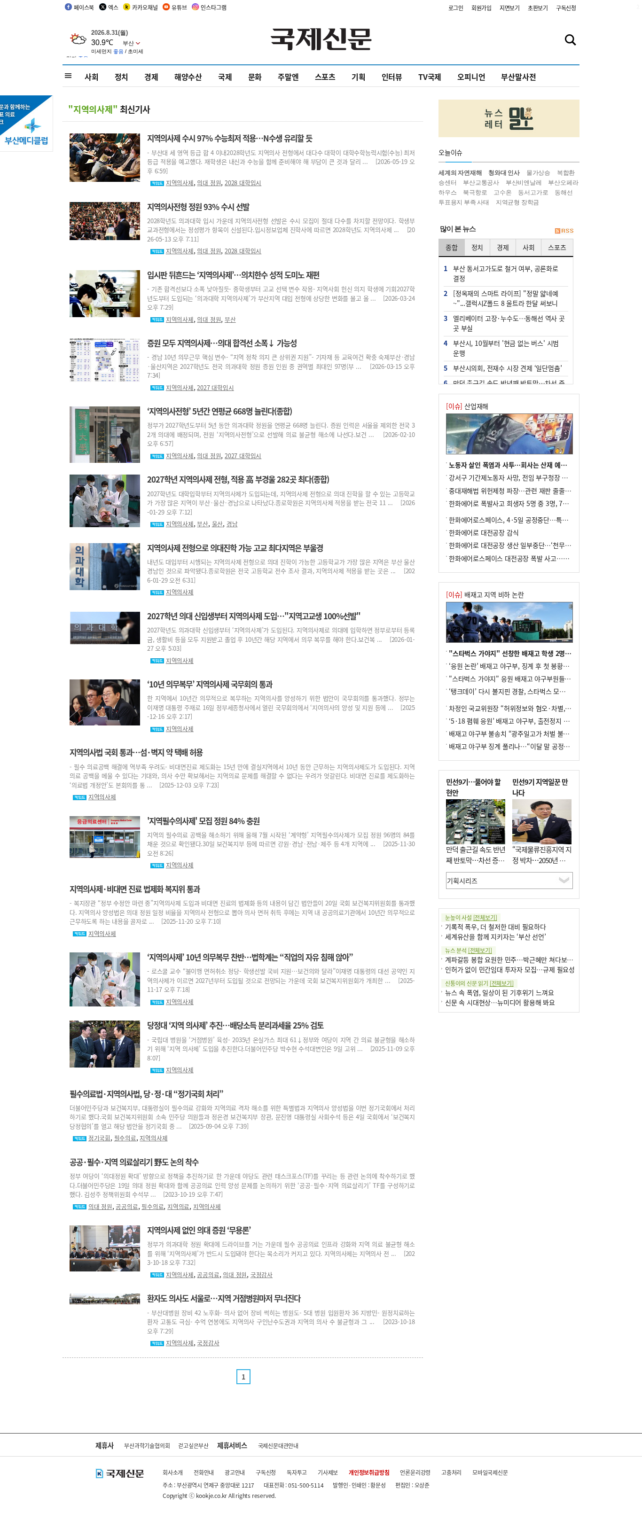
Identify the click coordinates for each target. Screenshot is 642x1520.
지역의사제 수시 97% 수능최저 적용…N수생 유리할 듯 (229, 138)
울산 (217, 523)
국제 (225, 76)
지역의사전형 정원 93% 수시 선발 (198, 206)
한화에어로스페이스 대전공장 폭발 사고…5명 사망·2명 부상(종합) (539, 558)
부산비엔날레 (524, 182)
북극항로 (475, 192)
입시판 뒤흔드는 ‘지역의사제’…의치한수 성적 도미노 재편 (233, 275)
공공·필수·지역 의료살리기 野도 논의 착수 (134, 1162)
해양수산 (188, 76)
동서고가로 (533, 192)
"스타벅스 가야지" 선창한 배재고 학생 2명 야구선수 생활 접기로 (537, 653)
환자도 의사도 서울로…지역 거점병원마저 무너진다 (223, 1298)
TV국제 (429, 76)
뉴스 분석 (468, 950)
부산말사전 (518, 76)
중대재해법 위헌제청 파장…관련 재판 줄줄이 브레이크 (522, 490)
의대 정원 (209, 182)
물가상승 (538, 172)
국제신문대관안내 (278, 1446)
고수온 (502, 192)
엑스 (113, 7)
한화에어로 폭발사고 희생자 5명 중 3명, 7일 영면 (515, 503)
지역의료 (178, 1206)
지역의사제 (180, 182)
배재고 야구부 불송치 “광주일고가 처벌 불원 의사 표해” (524, 733)
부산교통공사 (481, 182)
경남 (232, 523)
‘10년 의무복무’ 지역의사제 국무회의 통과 (209, 684)
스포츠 (325, 76)
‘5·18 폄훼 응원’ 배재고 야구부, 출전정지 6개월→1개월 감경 (532, 720)
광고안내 (235, 1472)
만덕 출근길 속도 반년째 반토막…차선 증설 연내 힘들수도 (475, 859)
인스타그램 (213, 7)
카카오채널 (144, 7)
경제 (151, 76)
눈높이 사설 (471, 917)
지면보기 (510, 8)
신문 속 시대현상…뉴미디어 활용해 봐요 (500, 1002)
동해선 (563, 192)
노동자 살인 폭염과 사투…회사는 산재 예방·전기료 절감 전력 (532, 464)
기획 (359, 76)
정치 (122, 76)
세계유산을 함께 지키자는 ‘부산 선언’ (495, 936)
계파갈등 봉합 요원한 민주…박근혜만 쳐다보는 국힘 (516, 959)
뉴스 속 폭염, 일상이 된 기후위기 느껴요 (499, 992)
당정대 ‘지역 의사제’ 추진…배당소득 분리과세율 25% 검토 (235, 1025)
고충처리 (451, 1472)
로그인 (455, 8)
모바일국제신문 (490, 1472)
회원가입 (481, 8)
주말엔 (288, 76)
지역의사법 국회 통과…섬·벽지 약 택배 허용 (136, 752)
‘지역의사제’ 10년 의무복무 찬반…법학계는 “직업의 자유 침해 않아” (250, 957)
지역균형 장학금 (517, 202)
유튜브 (179, 7)
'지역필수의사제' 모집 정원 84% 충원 (203, 820)
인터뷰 (392, 76)
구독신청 (566, 8)
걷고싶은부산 (193, 1446)
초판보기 (538, 8)
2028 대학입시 (243, 182)
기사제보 (328, 1472)
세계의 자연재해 (460, 172)
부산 (230, 319)
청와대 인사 (504, 172)
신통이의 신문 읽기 (479, 983)
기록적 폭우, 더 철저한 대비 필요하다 (495, 926)
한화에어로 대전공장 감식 (483, 532)
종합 (452, 247)
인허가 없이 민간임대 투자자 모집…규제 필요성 (510, 969)
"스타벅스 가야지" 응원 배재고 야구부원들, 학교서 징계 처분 (531, 678)
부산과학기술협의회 (147, 1446)
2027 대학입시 (215, 387)
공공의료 (127, 1206)
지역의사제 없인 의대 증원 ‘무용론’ (199, 1230)
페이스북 (84, 7)
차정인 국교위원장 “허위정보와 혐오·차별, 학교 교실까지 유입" (535, 708)
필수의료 (125, 1137)
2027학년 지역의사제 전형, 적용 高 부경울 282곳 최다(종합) (238, 479)
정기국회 (99, 1137)
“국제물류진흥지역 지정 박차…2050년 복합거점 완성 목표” (542, 859)
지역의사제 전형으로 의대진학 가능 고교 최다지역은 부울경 (235, 547)
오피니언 (471, 76)
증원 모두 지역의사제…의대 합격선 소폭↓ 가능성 (222, 343)
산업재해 (467, 406)
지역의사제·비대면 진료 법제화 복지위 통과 (135, 889)
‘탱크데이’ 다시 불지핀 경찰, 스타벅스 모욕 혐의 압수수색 (527, 691)
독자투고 (297, 1472)
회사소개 (173, 1472)
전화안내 (204, 1472)
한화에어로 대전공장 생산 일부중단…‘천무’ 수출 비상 (521, 545)
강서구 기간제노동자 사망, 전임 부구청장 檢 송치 (515, 477)
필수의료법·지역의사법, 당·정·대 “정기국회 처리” (146, 1093)
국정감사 (262, 1274)
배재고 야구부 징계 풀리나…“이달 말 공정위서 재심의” (524, 746)
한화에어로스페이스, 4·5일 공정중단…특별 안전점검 (521, 519)
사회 (92, 76)
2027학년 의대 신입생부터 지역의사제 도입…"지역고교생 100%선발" (253, 616)
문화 (255, 76)
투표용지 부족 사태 (463, 202)
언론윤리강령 (415, 1472)
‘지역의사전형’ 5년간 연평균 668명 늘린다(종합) (219, 411)
